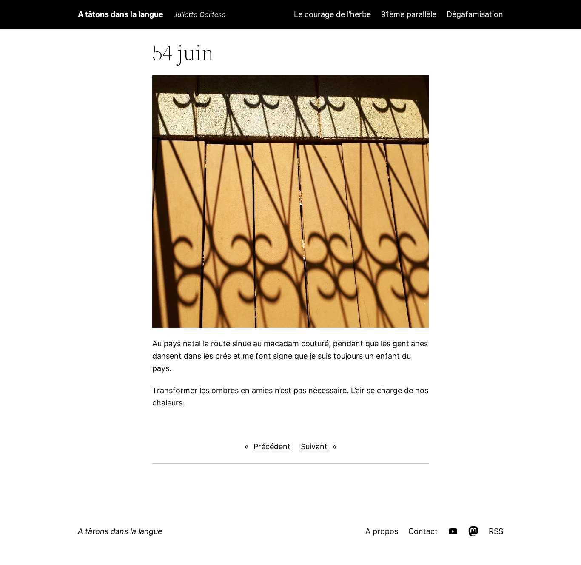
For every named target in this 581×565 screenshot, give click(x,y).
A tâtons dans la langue (120, 14)
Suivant (314, 446)
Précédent (271, 446)
